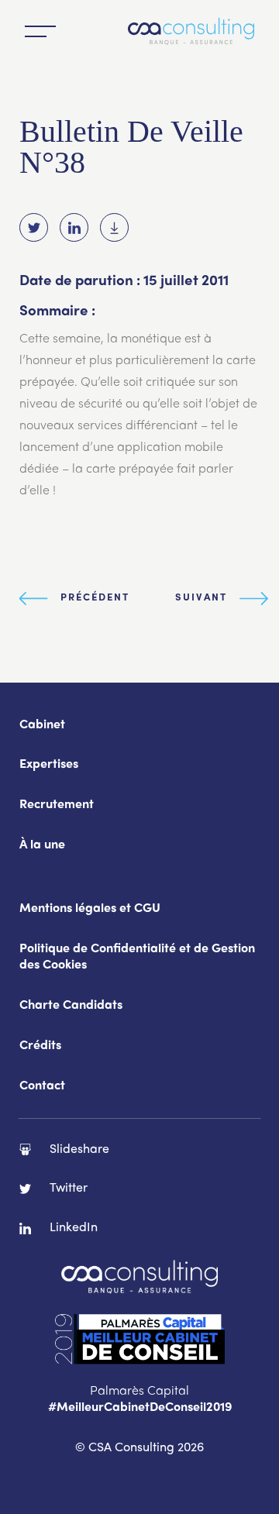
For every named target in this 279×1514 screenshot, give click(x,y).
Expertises (48, 765)
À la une (42, 846)
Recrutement (56, 805)
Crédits (40, 1046)
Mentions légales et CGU (89, 909)
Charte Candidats (70, 1006)
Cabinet (42, 725)
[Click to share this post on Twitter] (33, 227)
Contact (42, 1086)
